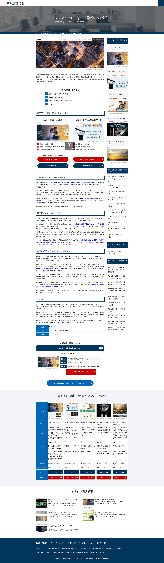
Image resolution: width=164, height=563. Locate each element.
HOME (38, 549)
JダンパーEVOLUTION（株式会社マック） (117, 217)
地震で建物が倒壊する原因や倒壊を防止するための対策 (116, 322)
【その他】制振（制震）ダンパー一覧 (72, 549)
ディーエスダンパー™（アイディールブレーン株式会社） (117, 211)
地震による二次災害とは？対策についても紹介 (116, 316)
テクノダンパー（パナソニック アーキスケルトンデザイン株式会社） (117, 179)
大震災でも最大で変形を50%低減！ (58, 94)
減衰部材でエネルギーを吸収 (56, 97)
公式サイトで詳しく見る (81, 372)
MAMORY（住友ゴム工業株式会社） (117, 229)
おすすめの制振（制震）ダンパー (51, 549)
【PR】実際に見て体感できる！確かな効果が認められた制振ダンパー (55, 552)
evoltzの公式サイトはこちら (53, 159)
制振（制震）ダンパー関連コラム (114, 549)
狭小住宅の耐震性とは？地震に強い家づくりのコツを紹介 (116, 277)
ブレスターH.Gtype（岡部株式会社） (116, 205)
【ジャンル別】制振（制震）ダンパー (94, 549)
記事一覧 (78, 552)
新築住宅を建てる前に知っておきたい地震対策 (116, 298)
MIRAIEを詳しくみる (89, 166)
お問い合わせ (93, 552)
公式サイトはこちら (56, 477)
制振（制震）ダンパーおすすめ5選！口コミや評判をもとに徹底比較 (71, 543)
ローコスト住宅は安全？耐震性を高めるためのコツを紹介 (116, 283)
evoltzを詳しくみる (53, 166)
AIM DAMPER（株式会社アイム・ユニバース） (116, 186)
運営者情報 (85, 552)
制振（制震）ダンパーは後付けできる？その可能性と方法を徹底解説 (116, 269)
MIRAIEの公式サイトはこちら (88, 159)
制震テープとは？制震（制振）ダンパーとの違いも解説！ (117, 329)
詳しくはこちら (56, 472)
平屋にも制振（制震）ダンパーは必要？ (116, 304)
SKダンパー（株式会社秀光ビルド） (117, 192)
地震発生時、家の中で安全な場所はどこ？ (116, 310)
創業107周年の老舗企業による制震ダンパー (61, 101)
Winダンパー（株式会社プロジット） (117, 236)
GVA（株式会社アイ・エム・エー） (117, 223)
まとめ (50, 104)
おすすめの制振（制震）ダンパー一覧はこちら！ (70, 383)
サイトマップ (102, 552)
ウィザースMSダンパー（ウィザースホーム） (117, 198)
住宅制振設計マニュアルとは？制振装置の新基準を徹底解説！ (116, 290)
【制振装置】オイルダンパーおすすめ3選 (116, 252)
